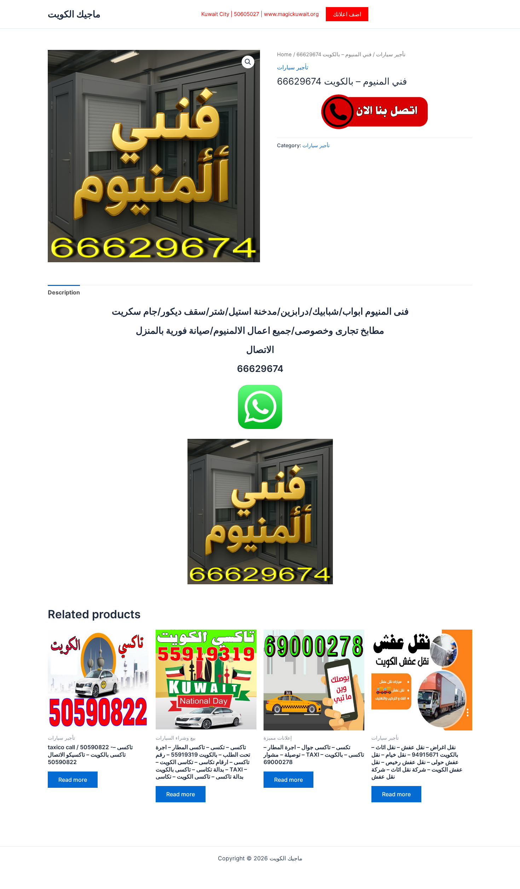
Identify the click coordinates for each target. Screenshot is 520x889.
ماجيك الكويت (74, 13)
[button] (347, 14)
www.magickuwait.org (291, 14)
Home (284, 54)
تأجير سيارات (390, 54)
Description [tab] (64, 292)
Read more (72, 779)
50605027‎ (246, 14)
